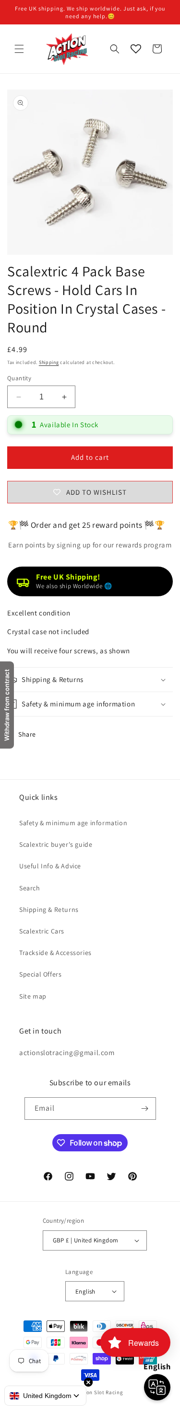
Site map (33, 996)
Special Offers (40, 974)
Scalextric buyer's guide (55, 844)
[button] (19, 48)
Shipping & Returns (49, 909)
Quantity (19, 378)
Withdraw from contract (7, 705)
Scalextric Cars (41, 931)
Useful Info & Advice (50, 866)
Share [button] (27, 734)
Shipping (49, 362)
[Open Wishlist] (135, 48)
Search (29, 888)
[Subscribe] (145, 1108)
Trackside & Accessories (55, 952)
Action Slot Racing (99, 1392)
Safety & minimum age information (73, 823)
